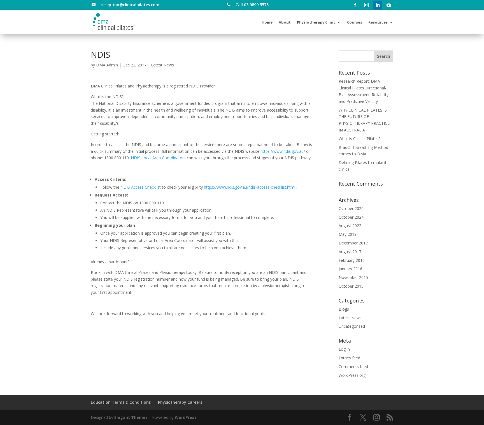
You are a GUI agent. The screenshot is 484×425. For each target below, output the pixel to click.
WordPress (186, 417)
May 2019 (348, 234)
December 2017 (353, 243)
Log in (344, 349)
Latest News (162, 65)
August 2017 (350, 251)
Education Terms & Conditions (121, 402)
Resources (378, 22)
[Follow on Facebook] (355, 5)
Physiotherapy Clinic (316, 22)
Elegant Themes (131, 417)
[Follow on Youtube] (388, 5)
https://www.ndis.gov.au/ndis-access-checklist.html (249, 187)
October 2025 (351, 208)
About (285, 22)
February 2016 (352, 260)
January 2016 (350, 268)
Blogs (344, 309)
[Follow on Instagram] (366, 5)
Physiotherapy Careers (180, 402)
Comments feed (353, 366)
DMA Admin (107, 65)
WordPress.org (352, 375)
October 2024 (351, 217)
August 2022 (350, 225)
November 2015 (353, 277)
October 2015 (351, 286)
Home (267, 22)
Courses (354, 22)
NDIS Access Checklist (140, 187)
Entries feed (349, 358)
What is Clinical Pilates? (359, 138)
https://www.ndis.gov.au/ (282, 151)
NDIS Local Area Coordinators (158, 157)
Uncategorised (352, 326)
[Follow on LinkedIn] (377, 5)
